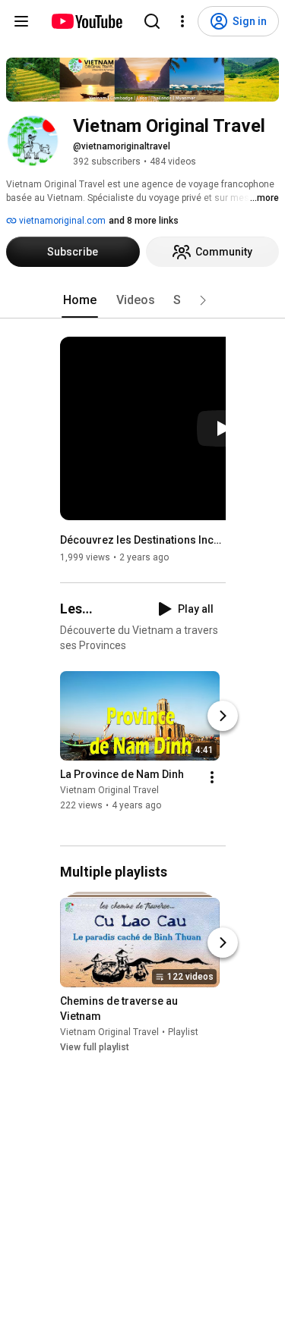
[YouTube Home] (86, 21)
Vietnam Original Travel (109, 790)
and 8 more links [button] (144, 220)
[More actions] (212, 777)
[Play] (223, 428)
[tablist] (143, 300)
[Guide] (21, 21)
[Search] (152, 21)
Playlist (183, 1032)
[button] (203, 300)
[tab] (80, 300)
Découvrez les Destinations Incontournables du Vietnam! (143, 540)
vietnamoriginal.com (61, 220)
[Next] (222, 716)
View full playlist (94, 1047)
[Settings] (182, 21)
